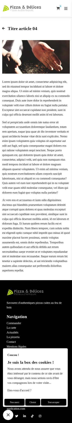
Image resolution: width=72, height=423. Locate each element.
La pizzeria (13, 337)
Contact (11, 341)
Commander (14, 323)
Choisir (33, 402)
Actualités (12, 332)
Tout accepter (53, 402)
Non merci (14, 402)
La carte (11, 327)
